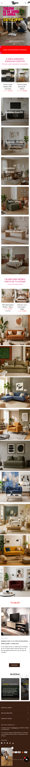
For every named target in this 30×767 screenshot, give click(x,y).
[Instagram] (4, 743)
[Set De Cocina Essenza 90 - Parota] (22, 42)
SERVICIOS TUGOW (6, 718)
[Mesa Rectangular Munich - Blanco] (8, 263)
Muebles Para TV (14, 79)
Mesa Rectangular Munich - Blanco (8, 273)
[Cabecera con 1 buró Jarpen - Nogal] (22, 263)
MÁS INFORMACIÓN (6, 713)
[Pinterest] (7, 743)
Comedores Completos (9, 137)
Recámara (14, 227)
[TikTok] (10, 743)
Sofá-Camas (14, 168)
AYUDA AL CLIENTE (6, 707)
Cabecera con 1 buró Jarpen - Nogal (22, 274)
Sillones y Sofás (14, 109)
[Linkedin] (13, 743)
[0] (28, 3)
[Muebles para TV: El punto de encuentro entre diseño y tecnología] (15, 588)
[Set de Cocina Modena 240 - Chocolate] (8, 42)
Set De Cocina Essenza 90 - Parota (22, 54)
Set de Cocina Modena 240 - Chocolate (7, 54)
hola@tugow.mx (15, 727)
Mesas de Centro (14, 198)
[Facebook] (1, 743)
